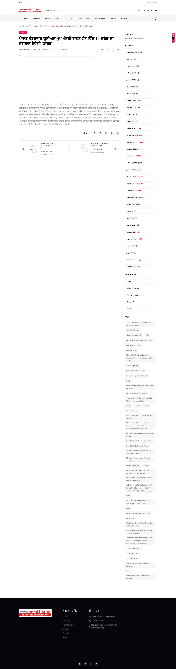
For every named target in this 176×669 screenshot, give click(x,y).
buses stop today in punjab (135, 371)
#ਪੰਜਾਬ (23, 32)
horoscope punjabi (142, 406)
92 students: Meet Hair (133, 335)
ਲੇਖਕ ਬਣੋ (66, 633)
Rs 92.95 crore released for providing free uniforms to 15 (139, 479)
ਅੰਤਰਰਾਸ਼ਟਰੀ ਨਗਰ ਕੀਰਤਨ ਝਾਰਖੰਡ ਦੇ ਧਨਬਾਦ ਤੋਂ (49, 145)
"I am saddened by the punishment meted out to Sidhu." (138, 323)
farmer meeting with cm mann (136, 393)
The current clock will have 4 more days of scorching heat (139, 524)
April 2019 (132, 218)
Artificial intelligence (133, 345)
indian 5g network (132, 411)
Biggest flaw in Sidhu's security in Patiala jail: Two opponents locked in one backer (139, 358)
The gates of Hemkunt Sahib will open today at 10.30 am (139, 532)
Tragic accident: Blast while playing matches (138, 564)
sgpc (128, 508)
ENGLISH (123, 19)
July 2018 (131, 253)
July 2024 (131, 59)
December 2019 (135, 177)
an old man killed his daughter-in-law (139, 340)
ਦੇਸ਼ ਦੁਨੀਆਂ (48, 19)
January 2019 (133, 225)
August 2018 (132, 246)
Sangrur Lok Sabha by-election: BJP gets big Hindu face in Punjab (138, 502)
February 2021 (134, 128)
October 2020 (134, 149)
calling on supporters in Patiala (136, 376)
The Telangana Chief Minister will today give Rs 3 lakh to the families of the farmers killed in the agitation (139, 540)
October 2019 (134, 190)
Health (128, 406)
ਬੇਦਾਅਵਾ (66, 629)
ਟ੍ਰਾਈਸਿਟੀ (112, 19)
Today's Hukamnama (133, 548)
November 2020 (135, 142)
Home (129, 281)
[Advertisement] (35, 636)
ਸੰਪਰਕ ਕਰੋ (66, 621)
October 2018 (133, 232)
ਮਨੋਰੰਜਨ (79, 19)
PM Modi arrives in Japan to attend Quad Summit (138, 459)
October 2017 (133, 267)
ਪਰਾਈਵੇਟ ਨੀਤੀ (68, 625)
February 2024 (133, 73)
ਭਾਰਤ (57, 19)
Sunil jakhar (130, 518)
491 (147, 335)
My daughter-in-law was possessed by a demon (139, 434)
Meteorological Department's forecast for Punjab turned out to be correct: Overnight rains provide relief (139, 426)
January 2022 (133, 107)
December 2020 (134, 135)
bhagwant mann (131, 350)
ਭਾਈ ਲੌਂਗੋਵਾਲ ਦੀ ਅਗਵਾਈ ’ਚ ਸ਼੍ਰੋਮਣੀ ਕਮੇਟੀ (99, 144)
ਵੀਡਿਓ (88, 19)
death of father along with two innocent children (139, 387)
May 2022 (133, 87)
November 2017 (134, 260)
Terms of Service (133, 288)
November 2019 (135, 184)
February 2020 (134, 163)
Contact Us (130, 302)
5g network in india (132, 330)
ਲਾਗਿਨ (65, 637)
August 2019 (133, 204)
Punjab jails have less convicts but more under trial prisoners (138, 472)
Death (128, 381)
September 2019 (135, 197)
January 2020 (134, 170)
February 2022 (134, 100)
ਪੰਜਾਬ (64, 19)
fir (152, 393)
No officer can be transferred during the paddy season (138, 452)
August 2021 (132, 114)
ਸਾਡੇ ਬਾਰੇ (129, 309)
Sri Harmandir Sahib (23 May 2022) (138, 513)
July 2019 (131, 211)
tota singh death (132, 558)
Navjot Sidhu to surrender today (137, 446)
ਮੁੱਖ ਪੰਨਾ (26, 19)
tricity (128, 571)
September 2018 (134, 239)
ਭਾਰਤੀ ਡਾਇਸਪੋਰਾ (100, 19)
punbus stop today (132, 466)
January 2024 (133, 80)
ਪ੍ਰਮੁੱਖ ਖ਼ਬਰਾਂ (36, 19)
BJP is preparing (132, 366)
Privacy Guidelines (133, 295)
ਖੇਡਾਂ (72, 19)
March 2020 (134, 156)
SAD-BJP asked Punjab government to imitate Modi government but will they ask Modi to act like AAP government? (139, 488)
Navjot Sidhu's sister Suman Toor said (139, 441)
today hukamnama (132, 553)
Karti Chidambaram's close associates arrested (139, 417)
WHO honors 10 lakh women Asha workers (137, 577)
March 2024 (133, 66)
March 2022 (132, 94)
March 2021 (132, 121)
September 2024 (134, 52)
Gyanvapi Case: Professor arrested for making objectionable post (139, 399)
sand (128, 496)
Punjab (146, 466)
